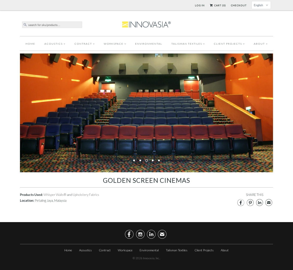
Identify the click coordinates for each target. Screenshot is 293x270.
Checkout (239, 5)
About (259, 43)
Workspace (113, 43)
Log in (200, 5)
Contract (83, 43)
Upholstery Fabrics (86, 195)
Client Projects (228, 43)
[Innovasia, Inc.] (146, 24)
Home (30, 43)
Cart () (219, 5)
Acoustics (53, 43)
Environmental (148, 43)
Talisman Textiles (186, 43)
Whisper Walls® (55, 195)
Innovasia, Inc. (151, 258)
